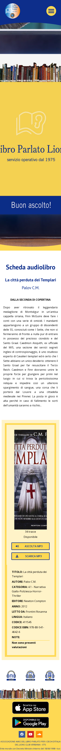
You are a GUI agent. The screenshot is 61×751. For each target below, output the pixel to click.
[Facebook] (22, 734)
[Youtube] (30, 734)
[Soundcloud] (39, 734)
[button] (51, 11)
